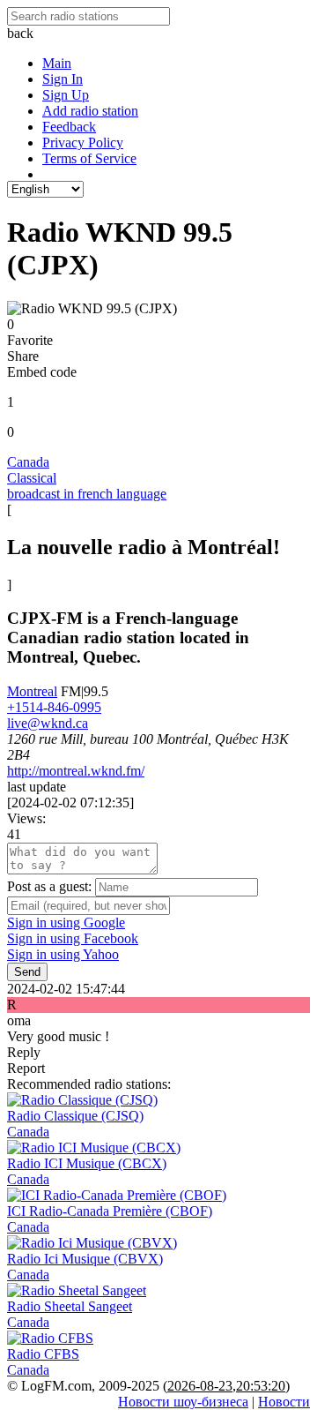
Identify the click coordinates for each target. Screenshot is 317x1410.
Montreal (32, 691)
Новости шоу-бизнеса (183, 1401)
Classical (31, 477)
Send (27, 972)
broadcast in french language (86, 493)
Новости (284, 1401)
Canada (28, 461)
